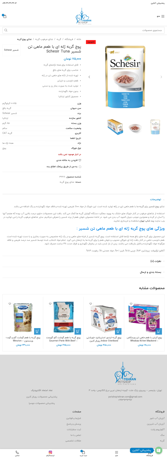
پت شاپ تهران (146, 220)
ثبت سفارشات (74, 429)
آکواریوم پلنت (158, 429)
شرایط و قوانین (73, 418)
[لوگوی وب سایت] (83, 16)
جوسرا (32, 403)
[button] (161, 77)
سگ (162, 435)
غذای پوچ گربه (24, 39)
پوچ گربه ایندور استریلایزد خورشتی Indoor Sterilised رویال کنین (103, 339)
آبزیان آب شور (157, 418)
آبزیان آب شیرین (156, 424)
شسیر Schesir (11, 50)
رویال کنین (31, 396)
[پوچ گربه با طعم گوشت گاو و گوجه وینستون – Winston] (23, 317)
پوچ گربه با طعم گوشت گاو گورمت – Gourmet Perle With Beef (63, 339)
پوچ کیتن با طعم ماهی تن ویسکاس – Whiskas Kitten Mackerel (144, 339)
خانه (79, 39)
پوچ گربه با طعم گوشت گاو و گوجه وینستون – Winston (23, 339)
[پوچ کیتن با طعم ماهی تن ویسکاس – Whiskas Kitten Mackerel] (144, 317)
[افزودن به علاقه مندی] (131, 304)
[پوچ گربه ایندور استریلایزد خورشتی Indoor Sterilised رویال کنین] (103, 317)
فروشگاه (69, 39)
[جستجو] (5, 30)
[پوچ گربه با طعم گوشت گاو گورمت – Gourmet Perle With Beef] (63, 317)
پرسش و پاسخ (74, 424)
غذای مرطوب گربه (44, 39)
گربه (59, 39)
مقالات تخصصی (73, 440)
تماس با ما (76, 435)
